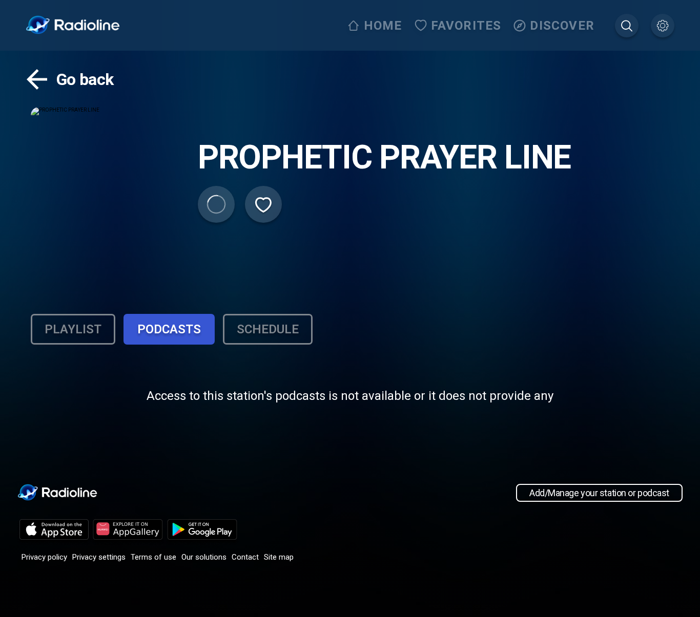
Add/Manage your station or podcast (599, 492)
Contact (245, 557)
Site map (279, 557)
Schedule (268, 329)
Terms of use (153, 557)
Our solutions (204, 557)
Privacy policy (44, 557)
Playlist (73, 329)
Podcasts (169, 329)
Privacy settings (99, 557)
